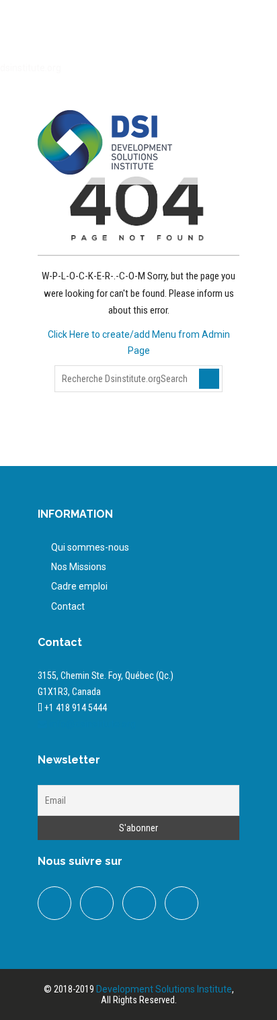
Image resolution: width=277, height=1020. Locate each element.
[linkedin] (156, 31)
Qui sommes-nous (90, 547)
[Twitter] (129, 31)
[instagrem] (181, 903)
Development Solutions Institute (164, 989)
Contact (68, 606)
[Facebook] (102, 31)
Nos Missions (78, 566)
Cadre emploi (79, 586)
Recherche (209, 379)
